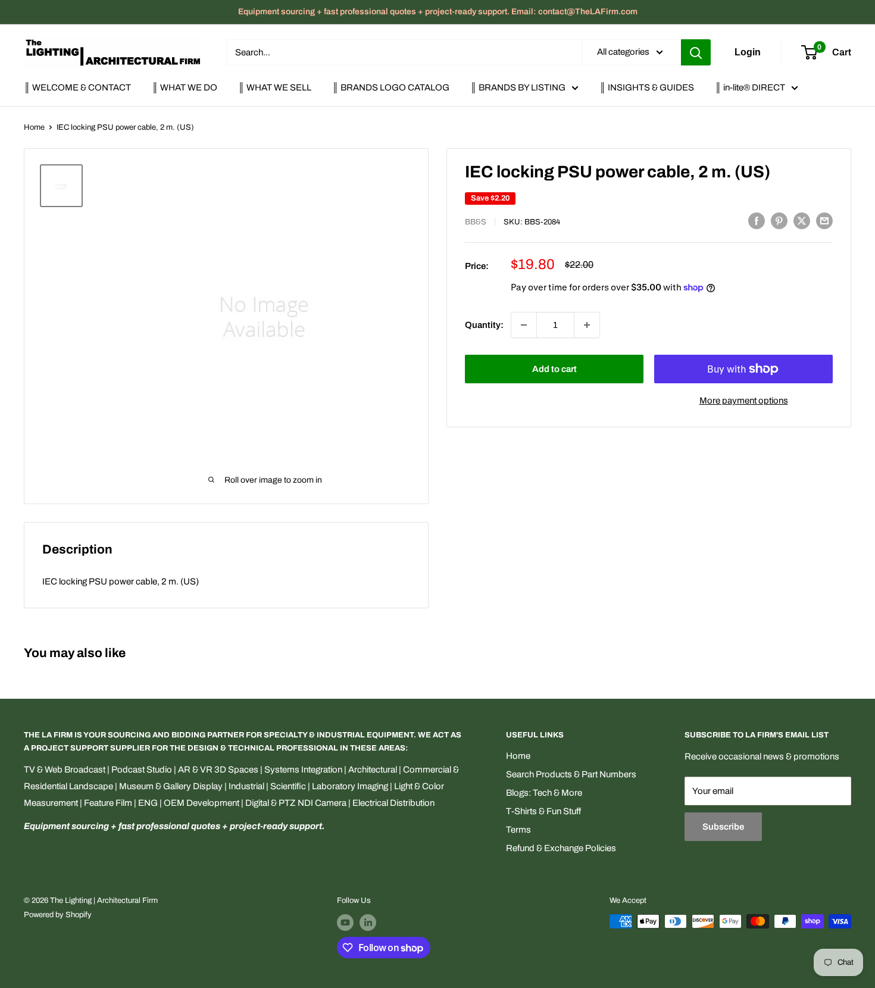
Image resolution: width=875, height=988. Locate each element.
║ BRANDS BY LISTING (517, 87)
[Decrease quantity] (523, 324)
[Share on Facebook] (756, 220)
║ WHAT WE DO (184, 87)
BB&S (475, 222)
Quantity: (484, 325)
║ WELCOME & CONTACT (77, 87)
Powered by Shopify (58, 915)
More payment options (743, 400)
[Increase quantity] (586, 324)
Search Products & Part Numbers (571, 774)
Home (34, 127)
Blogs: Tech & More (544, 793)
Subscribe (723, 826)
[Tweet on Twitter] (801, 220)
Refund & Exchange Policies (561, 848)
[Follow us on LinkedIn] (368, 922)
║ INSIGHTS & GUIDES (646, 87)
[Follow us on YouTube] (345, 922)
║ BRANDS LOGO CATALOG (390, 87)
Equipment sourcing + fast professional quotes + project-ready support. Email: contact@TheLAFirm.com (438, 11)
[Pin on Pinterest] (779, 220)
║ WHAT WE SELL (274, 87)
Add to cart (554, 369)
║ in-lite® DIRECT (750, 87)
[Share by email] (824, 220)
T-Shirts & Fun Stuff (543, 811)
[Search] (696, 52)
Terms (518, 829)
